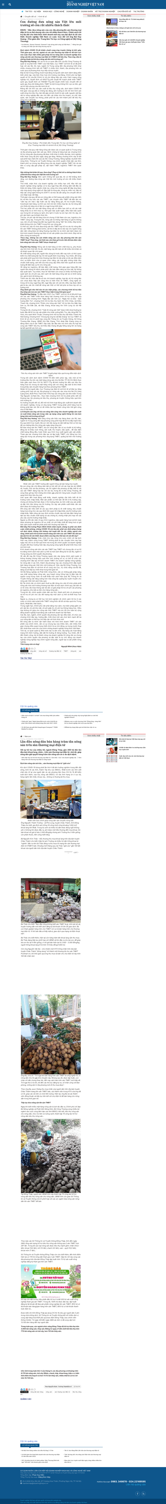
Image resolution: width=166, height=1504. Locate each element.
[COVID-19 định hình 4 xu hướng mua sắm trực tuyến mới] (112, 750)
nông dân (33, 651)
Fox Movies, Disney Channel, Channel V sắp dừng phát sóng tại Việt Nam (45, 44)
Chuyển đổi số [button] (124, 11)
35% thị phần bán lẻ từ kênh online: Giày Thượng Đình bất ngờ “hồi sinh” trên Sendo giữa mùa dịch (40, 1461)
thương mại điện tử (55, 651)
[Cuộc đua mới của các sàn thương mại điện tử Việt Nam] (112, 758)
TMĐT (66, 651)
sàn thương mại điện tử (62, 1392)
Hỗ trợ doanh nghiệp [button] (105, 11)
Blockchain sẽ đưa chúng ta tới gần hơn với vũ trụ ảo (124, 28)
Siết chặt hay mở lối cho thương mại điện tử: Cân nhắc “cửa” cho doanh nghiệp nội (48, 757)
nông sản (73, 651)
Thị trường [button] (139, 11)
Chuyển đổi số (30, 16)
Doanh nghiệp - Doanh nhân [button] (80, 11)
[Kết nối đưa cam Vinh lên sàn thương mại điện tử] (112, 34)
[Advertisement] (51, 974)
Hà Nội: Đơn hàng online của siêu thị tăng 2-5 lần (37, 1450)
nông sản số (43, 651)
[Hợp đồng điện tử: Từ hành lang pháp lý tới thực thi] (112, 22)
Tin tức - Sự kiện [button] (33, 11)
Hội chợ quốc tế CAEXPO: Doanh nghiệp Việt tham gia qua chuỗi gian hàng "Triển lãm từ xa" (132, 42)
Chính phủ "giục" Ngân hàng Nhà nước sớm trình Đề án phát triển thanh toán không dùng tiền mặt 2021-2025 (39, 722)
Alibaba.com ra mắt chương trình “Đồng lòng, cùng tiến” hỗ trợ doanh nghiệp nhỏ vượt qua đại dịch (82, 722)
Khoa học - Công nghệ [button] (54, 11)
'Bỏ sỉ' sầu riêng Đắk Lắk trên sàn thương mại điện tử (81, 1450)
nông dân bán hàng (36, 1392)
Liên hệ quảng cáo (136, 1484)
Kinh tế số (43, 16)
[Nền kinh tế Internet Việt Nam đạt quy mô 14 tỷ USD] (112, 741)
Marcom (28, 736)
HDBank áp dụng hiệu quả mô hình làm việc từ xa (80, 727)
